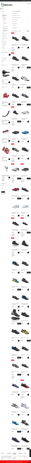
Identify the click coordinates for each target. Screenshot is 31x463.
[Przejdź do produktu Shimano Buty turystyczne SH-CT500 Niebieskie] (15, 439)
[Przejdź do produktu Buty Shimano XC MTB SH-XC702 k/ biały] (15, 169)
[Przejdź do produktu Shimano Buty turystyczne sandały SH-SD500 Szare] (25, 422)
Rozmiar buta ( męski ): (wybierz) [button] (16, 17)
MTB (4, 20)
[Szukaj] (9, 55)
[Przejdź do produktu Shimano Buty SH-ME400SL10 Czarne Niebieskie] (15, 348)
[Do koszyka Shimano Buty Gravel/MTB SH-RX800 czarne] (18, 306)
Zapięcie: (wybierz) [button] (14, 21)
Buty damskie (5, 17)
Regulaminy (3, 458)
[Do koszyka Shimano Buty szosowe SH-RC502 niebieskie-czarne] (18, 394)
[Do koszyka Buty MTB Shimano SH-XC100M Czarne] (18, 87)
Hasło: (2, 188)
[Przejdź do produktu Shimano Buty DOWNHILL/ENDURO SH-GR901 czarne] (15, 263)
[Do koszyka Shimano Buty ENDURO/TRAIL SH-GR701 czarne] (28, 289)
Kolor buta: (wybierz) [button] (14, 23)
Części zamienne (5, 26)
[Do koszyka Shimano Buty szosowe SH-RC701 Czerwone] (28, 394)
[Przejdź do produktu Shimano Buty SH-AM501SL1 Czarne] (25, 314)
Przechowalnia (9, 458)
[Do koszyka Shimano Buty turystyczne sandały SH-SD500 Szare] (28, 431)
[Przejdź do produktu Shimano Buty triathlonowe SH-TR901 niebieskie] (15, 422)
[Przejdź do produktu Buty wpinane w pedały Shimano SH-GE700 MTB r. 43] (15, 223)
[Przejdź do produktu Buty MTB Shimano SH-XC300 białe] (25, 78)
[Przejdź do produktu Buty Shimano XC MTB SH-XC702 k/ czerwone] (15, 189)
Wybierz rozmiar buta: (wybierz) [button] (16, 15)
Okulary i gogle (4, 41)
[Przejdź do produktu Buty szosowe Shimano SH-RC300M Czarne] (25, 189)
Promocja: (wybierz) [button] (14, 27)
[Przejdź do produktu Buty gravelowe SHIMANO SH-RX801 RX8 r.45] (15, 38)
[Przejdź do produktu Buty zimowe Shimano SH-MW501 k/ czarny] (25, 243)
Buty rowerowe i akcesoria (4, 15)
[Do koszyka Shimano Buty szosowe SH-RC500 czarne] (28, 374)
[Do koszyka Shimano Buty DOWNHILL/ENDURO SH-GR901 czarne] (18, 272)
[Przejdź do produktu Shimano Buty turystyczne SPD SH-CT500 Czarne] (25, 439)
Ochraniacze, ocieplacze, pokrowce (5, 28)
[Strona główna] (7, 5)
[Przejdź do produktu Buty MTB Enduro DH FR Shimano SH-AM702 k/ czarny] (25, 38)
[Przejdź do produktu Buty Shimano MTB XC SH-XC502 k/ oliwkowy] (15, 149)
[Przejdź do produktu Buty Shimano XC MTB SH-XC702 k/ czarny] (25, 169)
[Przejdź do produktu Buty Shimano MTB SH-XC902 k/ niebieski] (25, 132)
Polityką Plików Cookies (19, 461)
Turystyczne (5, 23)
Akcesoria (3, 13)
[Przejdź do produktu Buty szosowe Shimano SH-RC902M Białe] (15, 206)
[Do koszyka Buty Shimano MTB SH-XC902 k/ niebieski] (28, 141)
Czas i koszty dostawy (14, 458)
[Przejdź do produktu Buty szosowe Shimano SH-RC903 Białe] (25, 206)
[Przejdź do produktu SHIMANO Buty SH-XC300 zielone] (15, 365)
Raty (2, 459)
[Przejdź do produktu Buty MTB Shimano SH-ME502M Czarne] (25, 58)
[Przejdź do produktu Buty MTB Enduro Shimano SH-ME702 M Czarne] (15, 58)
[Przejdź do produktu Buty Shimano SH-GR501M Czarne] (25, 149)
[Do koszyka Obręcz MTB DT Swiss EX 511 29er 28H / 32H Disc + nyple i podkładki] (9, 122)
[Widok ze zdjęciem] (27, 31)
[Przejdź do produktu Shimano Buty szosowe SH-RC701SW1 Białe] (15, 405)
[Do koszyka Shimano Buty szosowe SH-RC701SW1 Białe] (18, 414)
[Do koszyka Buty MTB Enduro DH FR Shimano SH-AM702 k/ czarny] (28, 47)
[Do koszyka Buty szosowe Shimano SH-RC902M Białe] (18, 215)
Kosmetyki (3, 35)
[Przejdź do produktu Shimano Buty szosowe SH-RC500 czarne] (25, 365)
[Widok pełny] (28, 31)
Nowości (3, 47)
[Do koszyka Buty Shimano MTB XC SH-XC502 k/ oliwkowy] (18, 158)
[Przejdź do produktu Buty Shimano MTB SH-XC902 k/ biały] (25, 112)
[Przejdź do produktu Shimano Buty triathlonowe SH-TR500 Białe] (25, 405)
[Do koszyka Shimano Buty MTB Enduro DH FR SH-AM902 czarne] (28, 306)
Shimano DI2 (4, 44)
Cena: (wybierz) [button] (14, 25)
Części (3, 32)
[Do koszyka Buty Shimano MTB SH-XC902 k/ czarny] (18, 141)
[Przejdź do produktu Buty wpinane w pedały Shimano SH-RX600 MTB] (25, 223)
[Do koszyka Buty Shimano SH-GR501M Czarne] (28, 158)
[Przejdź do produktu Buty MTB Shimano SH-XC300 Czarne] (15, 95)
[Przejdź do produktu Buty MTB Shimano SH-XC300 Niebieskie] (25, 95)
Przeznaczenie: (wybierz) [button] (15, 19)
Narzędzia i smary (4, 38)
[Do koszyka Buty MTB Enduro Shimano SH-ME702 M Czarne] (18, 67)
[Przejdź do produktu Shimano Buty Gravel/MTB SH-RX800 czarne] (15, 297)
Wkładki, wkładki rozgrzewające (5, 30)
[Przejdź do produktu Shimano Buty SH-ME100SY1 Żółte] (25, 331)
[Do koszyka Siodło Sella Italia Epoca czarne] (9, 82)
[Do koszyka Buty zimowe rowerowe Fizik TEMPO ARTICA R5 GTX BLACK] (18, 252)
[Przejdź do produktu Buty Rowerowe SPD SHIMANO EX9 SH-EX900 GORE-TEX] (15, 112)
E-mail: (2, 185)
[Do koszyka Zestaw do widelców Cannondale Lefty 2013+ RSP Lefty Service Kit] (9, 104)
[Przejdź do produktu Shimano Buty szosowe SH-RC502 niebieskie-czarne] (15, 385)
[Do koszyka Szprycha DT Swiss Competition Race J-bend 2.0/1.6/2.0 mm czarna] (9, 141)
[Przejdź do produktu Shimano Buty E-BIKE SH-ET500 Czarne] (25, 263)
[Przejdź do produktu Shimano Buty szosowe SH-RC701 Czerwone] (25, 385)
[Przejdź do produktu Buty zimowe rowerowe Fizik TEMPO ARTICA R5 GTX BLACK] (15, 243)
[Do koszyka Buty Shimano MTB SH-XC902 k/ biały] (28, 121)
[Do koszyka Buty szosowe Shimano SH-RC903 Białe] (28, 215)
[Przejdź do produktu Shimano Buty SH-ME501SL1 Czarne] (25, 348)
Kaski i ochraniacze (4, 33)
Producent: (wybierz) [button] (14, 13)
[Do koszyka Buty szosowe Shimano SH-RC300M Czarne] (28, 198)
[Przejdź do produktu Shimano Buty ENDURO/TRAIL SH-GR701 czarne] (25, 280)
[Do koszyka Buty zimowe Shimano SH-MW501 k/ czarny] (28, 252)
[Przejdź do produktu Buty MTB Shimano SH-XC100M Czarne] (15, 78)
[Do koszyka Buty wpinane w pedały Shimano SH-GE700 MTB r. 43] (18, 232)
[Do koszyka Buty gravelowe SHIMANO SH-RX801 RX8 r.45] (18, 47)
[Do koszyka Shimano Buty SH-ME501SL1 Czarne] (28, 357)
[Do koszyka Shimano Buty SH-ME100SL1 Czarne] (18, 340)
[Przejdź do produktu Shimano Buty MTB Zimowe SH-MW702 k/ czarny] (15, 314)
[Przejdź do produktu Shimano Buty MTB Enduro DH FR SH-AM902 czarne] (25, 297)
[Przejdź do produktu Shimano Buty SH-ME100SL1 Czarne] (15, 331)
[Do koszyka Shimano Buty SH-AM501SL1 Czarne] (28, 323)
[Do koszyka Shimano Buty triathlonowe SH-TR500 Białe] (28, 414)
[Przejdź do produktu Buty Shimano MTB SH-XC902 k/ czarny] (15, 132)
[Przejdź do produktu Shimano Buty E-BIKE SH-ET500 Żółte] (15, 280)
